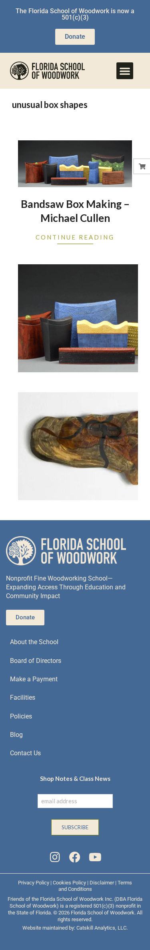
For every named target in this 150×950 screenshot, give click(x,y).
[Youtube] (95, 857)
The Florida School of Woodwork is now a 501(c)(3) (75, 14)
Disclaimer (102, 883)
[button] (124, 70)
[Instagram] (55, 857)
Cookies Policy (69, 883)
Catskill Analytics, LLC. (102, 928)
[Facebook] (75, 857)
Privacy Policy (33, 883)
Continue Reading (75, 237)
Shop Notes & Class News (75, 778)
